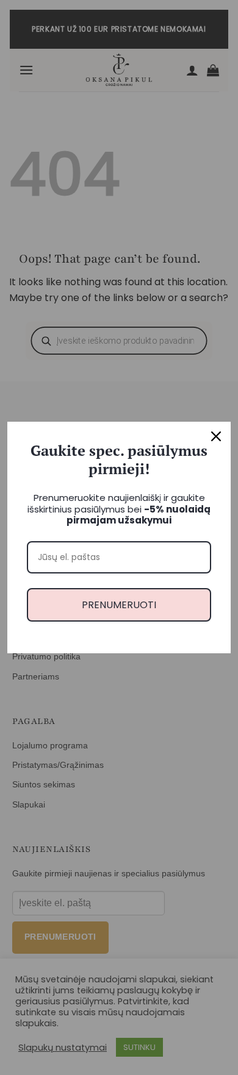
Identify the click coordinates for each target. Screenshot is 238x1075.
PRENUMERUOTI (119, 605)
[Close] (216, 436)
